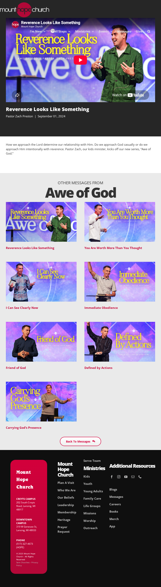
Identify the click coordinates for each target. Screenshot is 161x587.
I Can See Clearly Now (22, 308)
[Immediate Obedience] (119, 264)
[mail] (132, 476)
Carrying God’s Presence (23, 428)
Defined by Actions (98, 368)
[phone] (140, 476)
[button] (148, 31)
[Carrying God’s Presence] (41, 384)
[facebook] (111, 476)
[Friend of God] (41, 324)
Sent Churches (23, 562)
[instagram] (118, 476)
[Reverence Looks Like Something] (41, 204)
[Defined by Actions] (119, 324)
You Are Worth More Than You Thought (113, 248)
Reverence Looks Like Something (30, 248)
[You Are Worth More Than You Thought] (119, 204)
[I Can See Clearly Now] (41, 264)
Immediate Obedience (101, 308)
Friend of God (16, 368)
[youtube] (125, 476)
